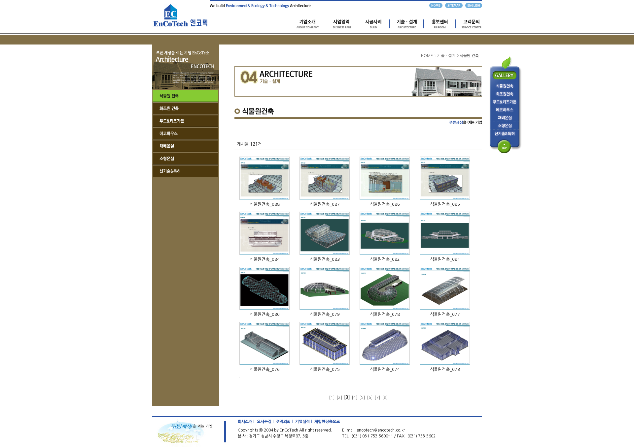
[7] (377, 397)
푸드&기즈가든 (185, 121)
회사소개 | (246, 422)
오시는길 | (265, 422)
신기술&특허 (185, 171)
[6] (370, 397)
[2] (339, 397)
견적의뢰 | (284, 422)
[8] (385, 397)
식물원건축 (185, 96)
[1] (332, 397)
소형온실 (185, 158)
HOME (427, 56)
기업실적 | (303, 422)
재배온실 (185, 146)
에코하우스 (185, 133)
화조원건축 (185, 108)
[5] (362, 397)
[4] (355, 397)
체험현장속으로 (327, 422)
